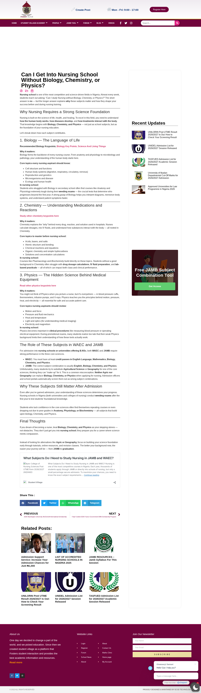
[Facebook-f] (120, 23)
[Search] (177, 23)
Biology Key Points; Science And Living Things (81, 146)
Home (14, 23)
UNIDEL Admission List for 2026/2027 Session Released (68, 598)
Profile (55, 23)
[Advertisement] (100, 48)
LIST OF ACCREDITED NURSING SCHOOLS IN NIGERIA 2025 (68, 560)
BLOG (99, 23)
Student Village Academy (33, 23)
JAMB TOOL (71, 23)
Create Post (83, 9)
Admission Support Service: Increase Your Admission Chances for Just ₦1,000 (35, 561)
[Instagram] (131, 23)
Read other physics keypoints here (38, 285)
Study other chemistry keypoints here (39, 216)
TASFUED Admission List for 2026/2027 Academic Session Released (104, 598)
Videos (111, 23)
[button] (195, 687)
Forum (86, 23)
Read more (16, 662)
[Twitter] (126, 23)
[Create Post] (73, 9)
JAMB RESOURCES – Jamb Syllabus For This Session (103, 560)
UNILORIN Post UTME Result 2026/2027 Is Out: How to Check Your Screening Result (35, 600)
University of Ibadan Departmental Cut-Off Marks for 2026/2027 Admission (163, 175)
